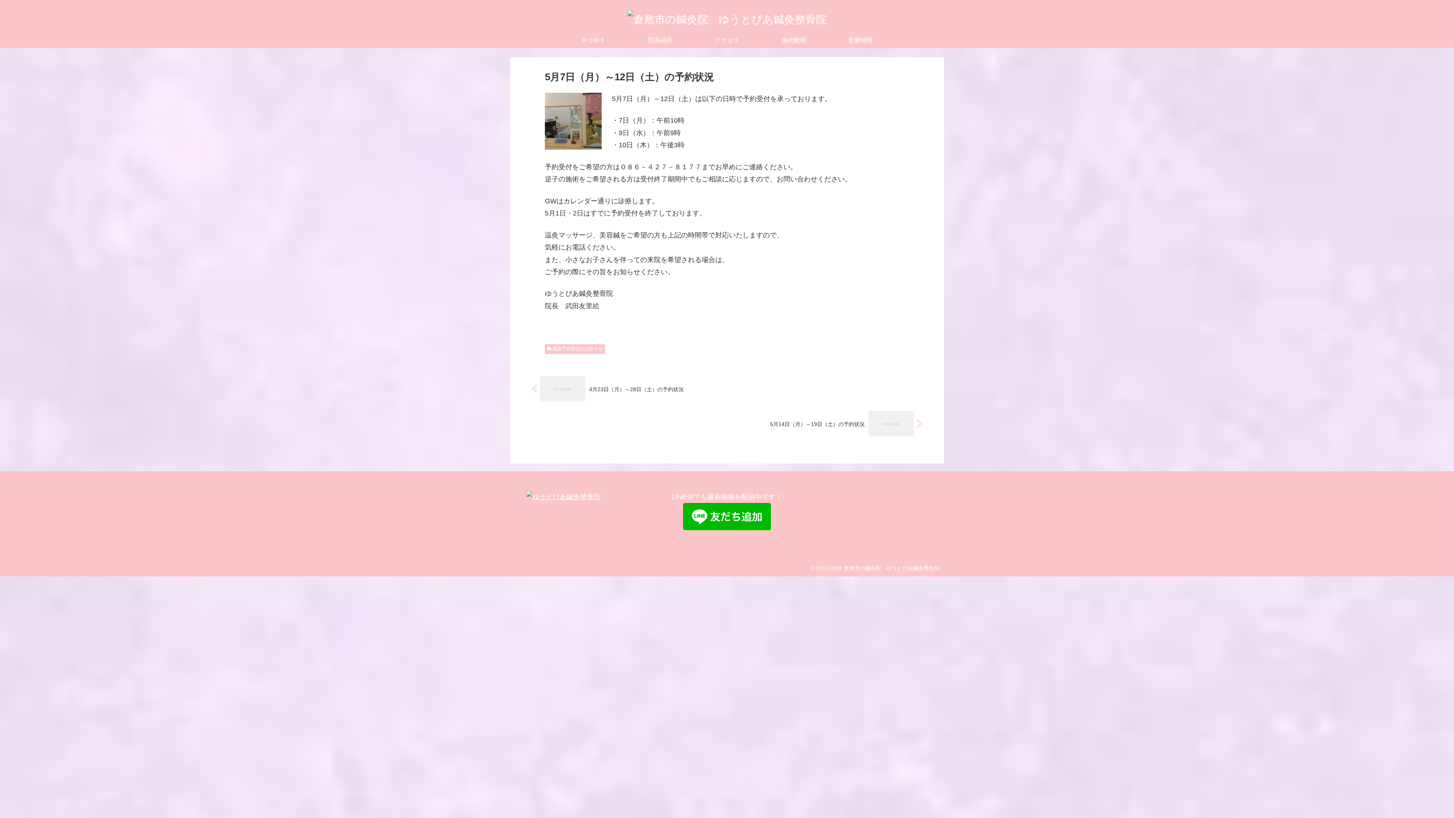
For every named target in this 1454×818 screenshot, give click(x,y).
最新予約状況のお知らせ (578, 348)
